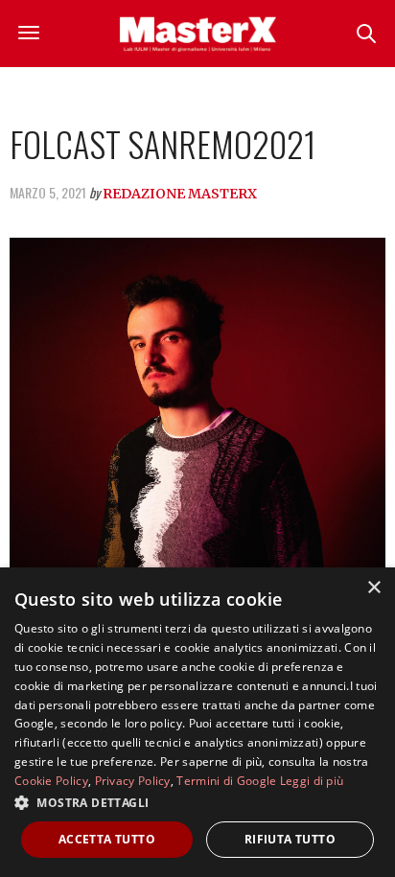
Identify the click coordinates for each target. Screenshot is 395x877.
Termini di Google (226, 781)
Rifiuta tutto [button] (290, 839)
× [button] (373, 588)
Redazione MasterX (180, 193)
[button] (197, 802)
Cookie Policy (51, 781)
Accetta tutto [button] (106, 839)
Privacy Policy (133, 781)
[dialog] (197, 722)
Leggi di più (312, 781)
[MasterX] (197, 33)
